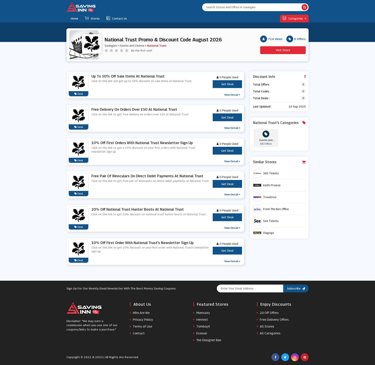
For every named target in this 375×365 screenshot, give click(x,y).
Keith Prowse (271, 185)
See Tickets (271, 221)
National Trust (156, 45)
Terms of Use (142, 326)
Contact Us (119, 18)
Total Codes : (261, 91)
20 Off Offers (269, 313)
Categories (295, 18)
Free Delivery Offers (274, 319)
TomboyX (203, 326)
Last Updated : (262, 106)
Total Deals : (261, 98)
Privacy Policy (142, 319)
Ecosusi (201, 333)
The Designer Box (208, 340)
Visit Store (283, 50)
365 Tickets (271, 173)
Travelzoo (269, 197)
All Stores (266, 326)
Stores (95, 18)
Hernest (202, 319)
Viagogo (268, 232)
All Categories (269, 333)
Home (74, 18)
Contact (138, 333)
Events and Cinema (132, 45)
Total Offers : (262, 84)
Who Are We (141, 313)
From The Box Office (276, 209)
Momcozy (203, 313)
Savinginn (110, 45)
